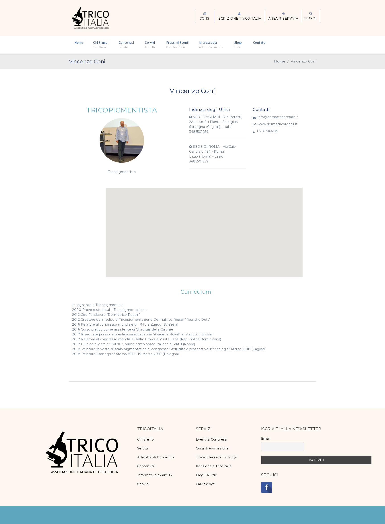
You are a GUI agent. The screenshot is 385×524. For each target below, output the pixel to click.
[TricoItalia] (90, 17)
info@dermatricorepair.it (278, 117)
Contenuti (145, 466)
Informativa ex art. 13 (154, 475)
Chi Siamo (145, 439)
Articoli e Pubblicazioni (156, 457)
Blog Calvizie (206, 475)
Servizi (142, 448)
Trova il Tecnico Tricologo (216, 457)
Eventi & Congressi (211, 439)
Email (265, 439)
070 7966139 (268, 131)
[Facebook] (266, 487)
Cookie (143, 484)
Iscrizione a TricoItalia (213, 466)
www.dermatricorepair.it (278, 124)
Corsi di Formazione (212, 448)
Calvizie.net (205, 484)
